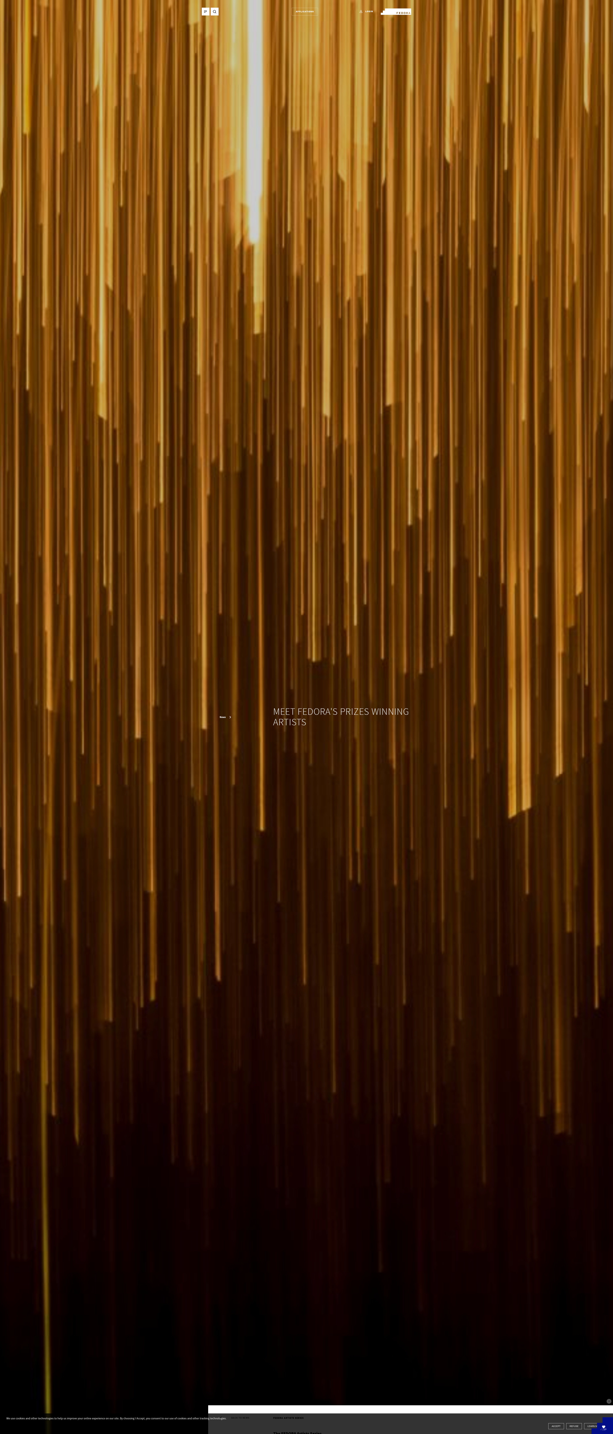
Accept (556, 1426)
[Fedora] (396, 11)
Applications (305, 11)
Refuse (574, 1426)
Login (369, 11)
